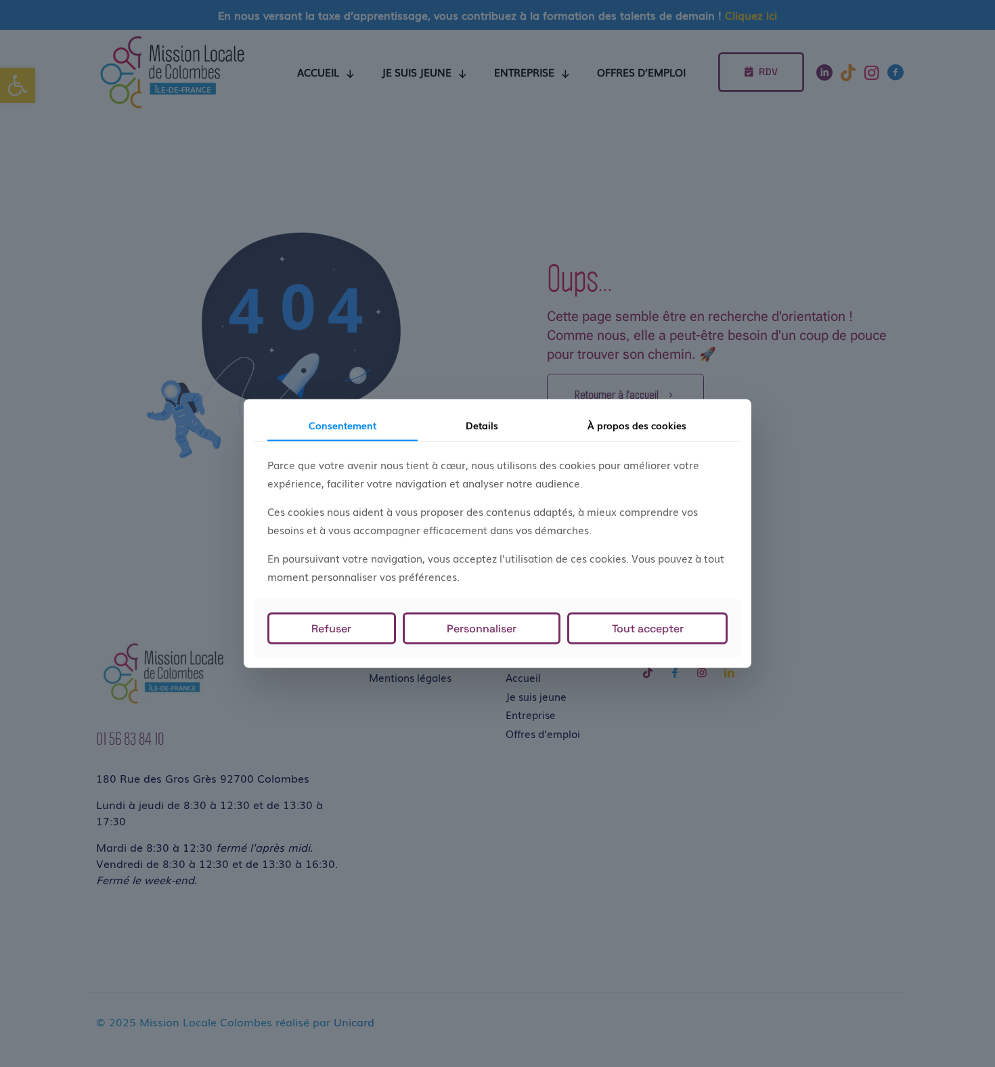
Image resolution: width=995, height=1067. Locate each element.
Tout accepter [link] (648, 628)
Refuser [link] (331, 628)
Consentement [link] (342, 425)
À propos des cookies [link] (637, 425)
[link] (482, 628)
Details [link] (482, 425)
